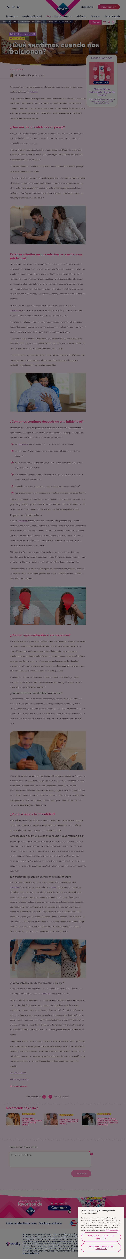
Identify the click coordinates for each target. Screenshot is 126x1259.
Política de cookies (112, 1230)
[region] (101, 1232)
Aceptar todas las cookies (101, 1237)
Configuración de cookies (101, 1247)
